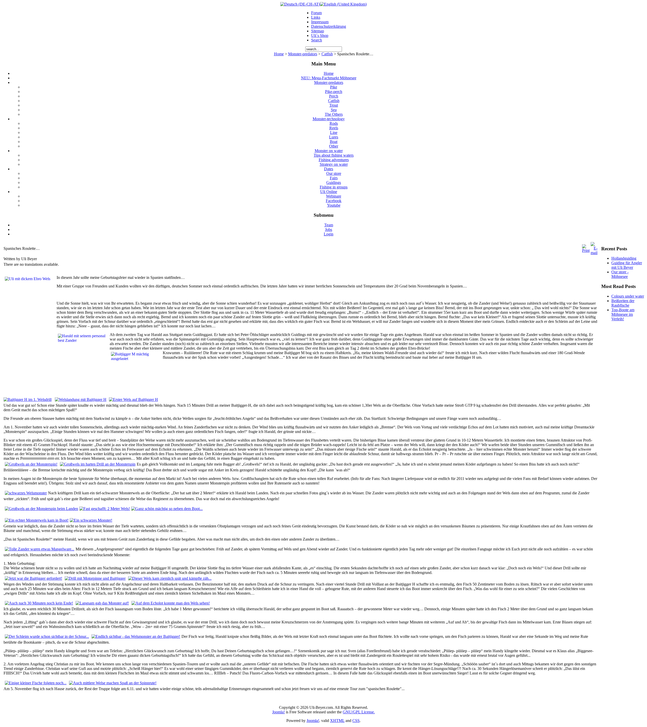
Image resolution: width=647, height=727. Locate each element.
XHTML (337, 720)
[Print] (586, 250)
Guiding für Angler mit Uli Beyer (626, 265)
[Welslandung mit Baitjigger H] (81, 399)
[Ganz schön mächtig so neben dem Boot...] (167, 508)
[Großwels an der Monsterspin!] (31, 464)
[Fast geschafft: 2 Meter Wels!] (104, 508)
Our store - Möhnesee (620, 274)
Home (279, 54)
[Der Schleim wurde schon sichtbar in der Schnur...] (47, 636)
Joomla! (278, 712)
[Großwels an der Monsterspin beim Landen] (41, 508)
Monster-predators (302, 54)
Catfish (327, 54)
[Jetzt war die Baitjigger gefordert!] (33, 578)
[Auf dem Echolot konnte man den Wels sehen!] (170, 603)
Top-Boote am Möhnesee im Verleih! (622, 314)
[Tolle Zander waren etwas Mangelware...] (40, 549)
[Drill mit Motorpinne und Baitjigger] (95, 578)
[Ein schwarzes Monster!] (91, 520)
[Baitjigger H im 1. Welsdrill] (28, 399)
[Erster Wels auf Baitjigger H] (133, 399)
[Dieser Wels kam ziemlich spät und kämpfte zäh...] (170, 578)
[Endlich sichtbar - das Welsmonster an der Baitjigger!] (135, 636)
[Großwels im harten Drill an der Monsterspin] (98, 464)
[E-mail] (594, 253)
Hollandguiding (623, 258)
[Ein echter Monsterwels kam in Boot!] (37, 520)
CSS (356, 720)
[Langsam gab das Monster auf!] (102, 603)
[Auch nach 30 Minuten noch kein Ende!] (39, 603)
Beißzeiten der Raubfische (622, 303)
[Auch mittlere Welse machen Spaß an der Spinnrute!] (113, 683)
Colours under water (627, 296)
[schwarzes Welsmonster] (26, 493)
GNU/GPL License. (359, 712)
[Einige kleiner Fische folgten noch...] (36, 683)
